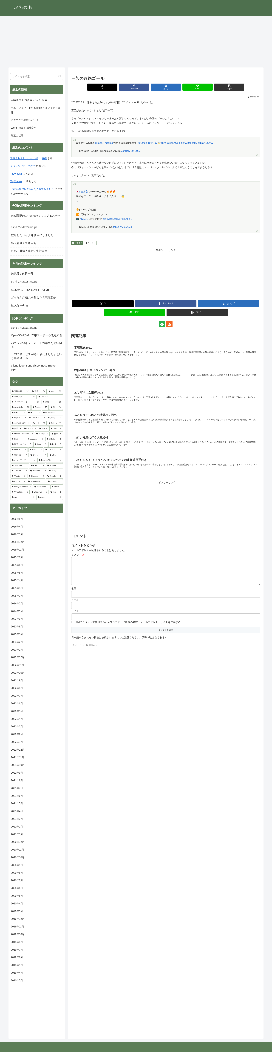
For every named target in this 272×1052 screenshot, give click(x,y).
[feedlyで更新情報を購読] (162, 324)
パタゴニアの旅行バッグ (25, 120)
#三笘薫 (83, 191)
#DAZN (84, 219)
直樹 (44, 158)
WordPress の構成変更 (24, 127)
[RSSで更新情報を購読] (169, 324)
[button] (229, 87)
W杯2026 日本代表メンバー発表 (29, 100)
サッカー (92, 243)
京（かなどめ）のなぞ (22, 166)
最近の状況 (17, 135)
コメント (78, 555)
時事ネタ (78, 243)
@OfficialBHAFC (147, 143)
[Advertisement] (136, 42)
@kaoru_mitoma (103, 143)
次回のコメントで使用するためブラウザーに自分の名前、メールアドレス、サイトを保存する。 (129, 622)
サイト (75, 611)
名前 (73, 588)
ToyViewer (16, 173)
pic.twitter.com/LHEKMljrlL (117, 219)
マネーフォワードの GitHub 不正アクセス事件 (35, 110)
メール (75, 599)
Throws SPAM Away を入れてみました (32, 189)
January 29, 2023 (131, 151)
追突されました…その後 (24, 158)
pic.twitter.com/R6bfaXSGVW (197, 143)
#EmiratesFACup (170, 143)
